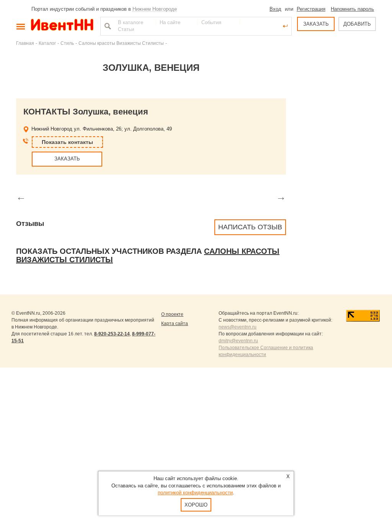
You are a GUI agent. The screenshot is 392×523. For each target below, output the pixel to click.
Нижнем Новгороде (154, 9)
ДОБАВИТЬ (357, 24)
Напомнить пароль (352, 9)
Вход (275, 9)
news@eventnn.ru (237, 327)
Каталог (47, 43)
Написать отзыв (250, 227)
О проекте (172, 314)
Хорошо (196, 505)
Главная (25, 43)
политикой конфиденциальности (195, 492)
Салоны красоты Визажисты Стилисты (121, 43)
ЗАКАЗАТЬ (316, 24)
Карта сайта (174, 323)
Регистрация (311, 9)
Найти (107, 26)
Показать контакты (67, 142)
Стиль (67, 43)
